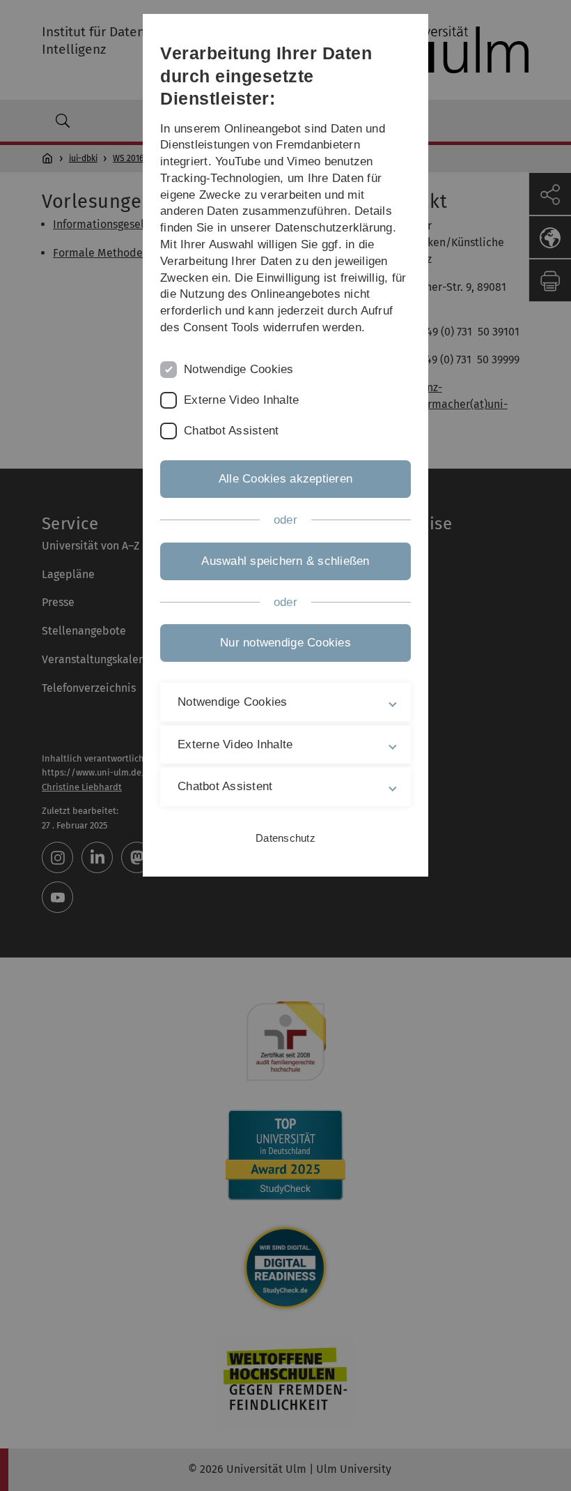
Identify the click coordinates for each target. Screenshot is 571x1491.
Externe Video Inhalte (241, 400)
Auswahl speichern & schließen (285, 561)
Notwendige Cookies (239, 369)
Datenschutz (285, 838)
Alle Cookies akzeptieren (285, 478)
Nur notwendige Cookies (285, 642)
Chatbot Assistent (231, 430)
